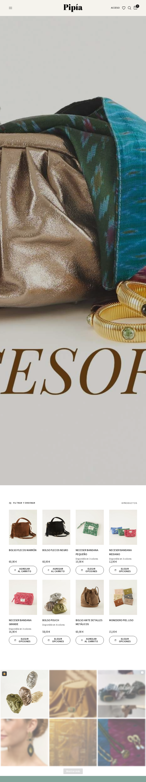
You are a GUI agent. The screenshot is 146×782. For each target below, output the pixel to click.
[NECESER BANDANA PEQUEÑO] (90, 527)
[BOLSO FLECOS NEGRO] (56, 527)
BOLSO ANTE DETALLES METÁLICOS (89, 622)
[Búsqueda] (129, 8)
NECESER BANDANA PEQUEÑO (87, 552)
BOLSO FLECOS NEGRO (55, 550)
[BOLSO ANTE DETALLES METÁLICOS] (90, 597)
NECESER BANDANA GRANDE (20, 622)
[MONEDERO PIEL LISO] (123, 597)
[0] (134, 8)
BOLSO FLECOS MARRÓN (22, 550)
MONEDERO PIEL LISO (121, 620)
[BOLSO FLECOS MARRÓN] (23, 527)
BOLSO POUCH (50, 620)
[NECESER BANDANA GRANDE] (23, 597)
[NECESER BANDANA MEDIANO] (123, 527)
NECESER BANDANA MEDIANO (120, 552)
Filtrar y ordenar (24, 503)
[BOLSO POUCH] (56, 597)
